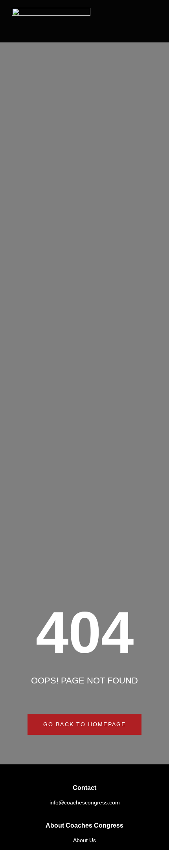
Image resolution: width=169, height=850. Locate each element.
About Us (84, 840)
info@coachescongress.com (85, 802)
